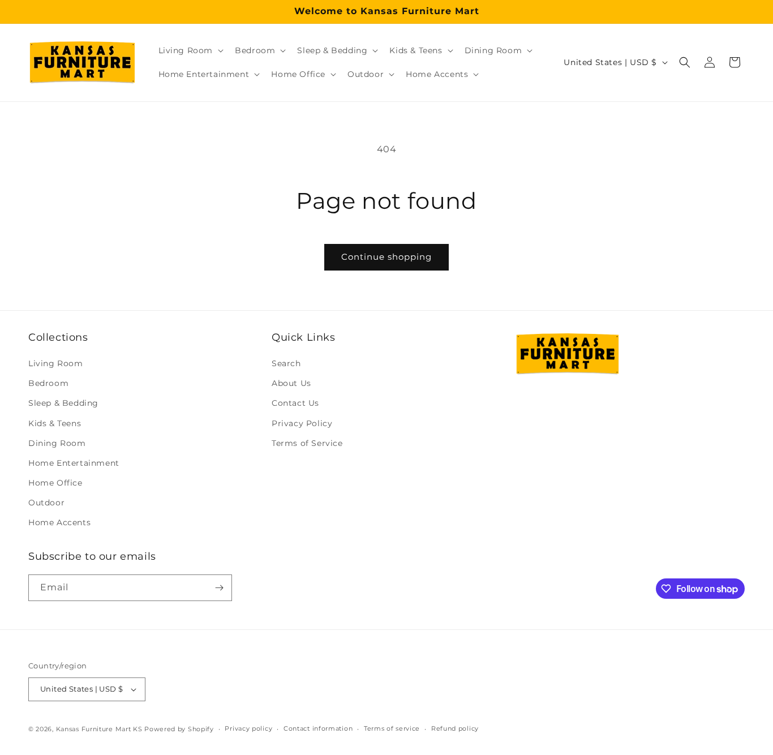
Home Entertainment (73, 463)
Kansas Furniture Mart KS (99, 729)
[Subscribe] (219, 587)
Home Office (55, 483)
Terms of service (392, 728)
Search (286, 363)
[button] (190, 50)
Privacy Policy (302, 423)
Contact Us (295, 403)
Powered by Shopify (179, 729)
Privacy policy (248, 728)
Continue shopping (386, 256)
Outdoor (46, 502)
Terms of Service (307, 443)
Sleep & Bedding (63, 403)
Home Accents (59, 523)
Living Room (55, 363)
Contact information (318, 728)
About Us (291, 383)
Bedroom (48, 383)
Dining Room (57, 443)
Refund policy (455, 728)
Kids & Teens (54, 423)
